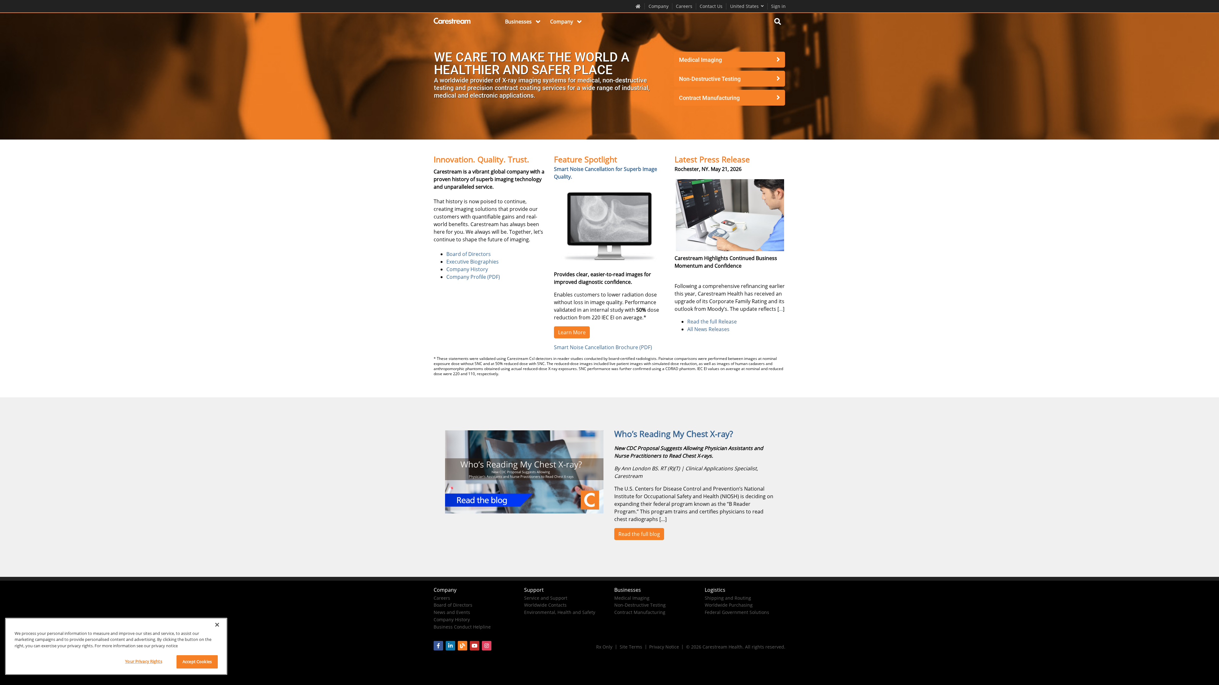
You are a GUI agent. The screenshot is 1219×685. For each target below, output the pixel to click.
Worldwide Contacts (545, 605)
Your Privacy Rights (143, 661)
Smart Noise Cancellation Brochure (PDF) (603, 347)
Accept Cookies (197, 661)
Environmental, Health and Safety (559, 612)
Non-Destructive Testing (710, 78)
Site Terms (631, 647)
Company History (467, 269)
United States (744, 6)
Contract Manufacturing (709, 98)
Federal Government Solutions (737, 612)
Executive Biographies (472, 261)
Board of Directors (468, 254)
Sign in (778, 6)
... (781, 308)
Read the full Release (712, 321)
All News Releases (708, 329)
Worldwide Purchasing (729, 605)
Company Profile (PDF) (473, 276)
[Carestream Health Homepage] (638, 6)
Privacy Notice (664, 647)
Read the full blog (639, 534)
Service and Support (545, 598)
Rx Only (604, 647)
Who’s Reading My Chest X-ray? (673, 434)
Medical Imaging (700, 59)
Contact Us (711, 6)
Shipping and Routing (728, 598)
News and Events (452, 612)
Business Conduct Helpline (462, 627)
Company (659, 6)
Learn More (572, 332)
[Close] (217, 625)
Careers (684, 6)
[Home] (452, 21)
